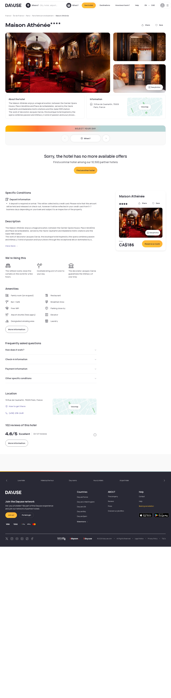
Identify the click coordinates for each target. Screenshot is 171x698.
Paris (28, 16)
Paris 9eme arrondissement (42, 16)
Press (110, 506)
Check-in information (16, 359)
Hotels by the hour (47, 480)
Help (137, 5)
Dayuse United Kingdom (86, 502)
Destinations (105, 5)
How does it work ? (122, 5)
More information (16, 329)
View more (10, 246)
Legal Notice (139, 538)
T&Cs (164, 538)
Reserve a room (152, 243)
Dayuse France (82, 497)
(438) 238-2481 (16, 413)
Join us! (11, 515)
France (8, 16)
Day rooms (73, 480)
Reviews (111, 501)
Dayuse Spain (82, 516)
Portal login (26, 515)
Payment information (16, 368)
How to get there (17, 406)
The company (113, 496)
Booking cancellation (146, 506)
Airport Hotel (124, 480)
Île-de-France (18, 16)
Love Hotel (21, 480)
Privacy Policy (153, 538)
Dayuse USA (81, 507)
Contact (142, 496)
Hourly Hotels (98, 480)
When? (87, 138)
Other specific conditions (18, 378)
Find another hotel (86, 170)
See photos (155, 87)
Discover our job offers (116, 511)
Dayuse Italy (81, 511)
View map (144, 107)
